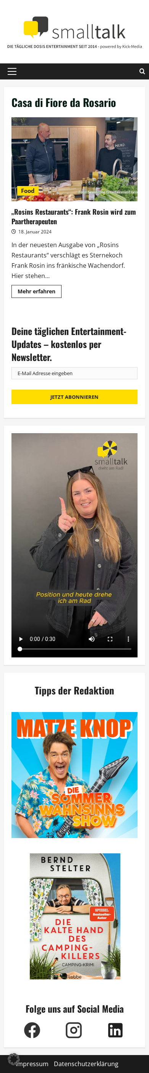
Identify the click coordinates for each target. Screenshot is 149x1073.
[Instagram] (74, 1030)
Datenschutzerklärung (86, 1064)
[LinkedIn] (115, 1030)
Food (28, 190)
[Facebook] (32, 1030)
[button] (12, 71)
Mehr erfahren (40, 292)
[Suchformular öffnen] (142, 71)
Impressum (32, 1064)
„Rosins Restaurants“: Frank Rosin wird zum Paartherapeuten (74, 159)
